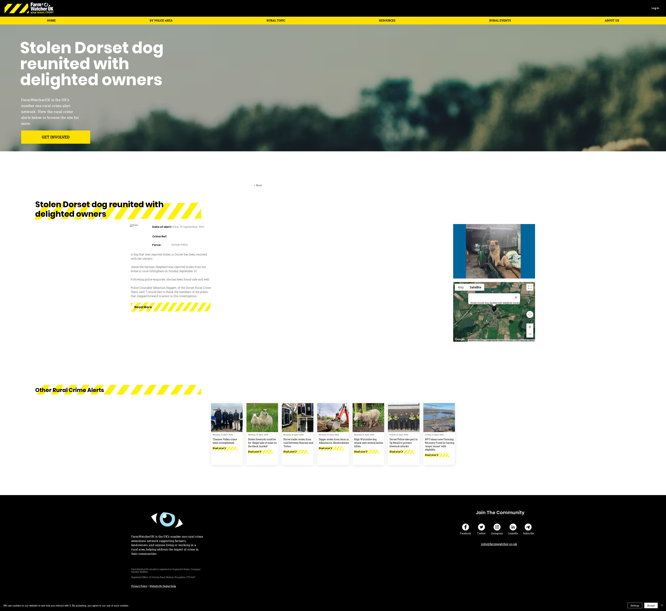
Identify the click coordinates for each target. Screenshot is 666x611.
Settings (634, 605)
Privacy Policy (139, 586)
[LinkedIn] (513, 527)
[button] (161, 20)
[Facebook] (465, 527)
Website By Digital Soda (163, 586)
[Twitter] (481, 527)
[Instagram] (497, 527)
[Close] (662, 605)
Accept (651, 605)
